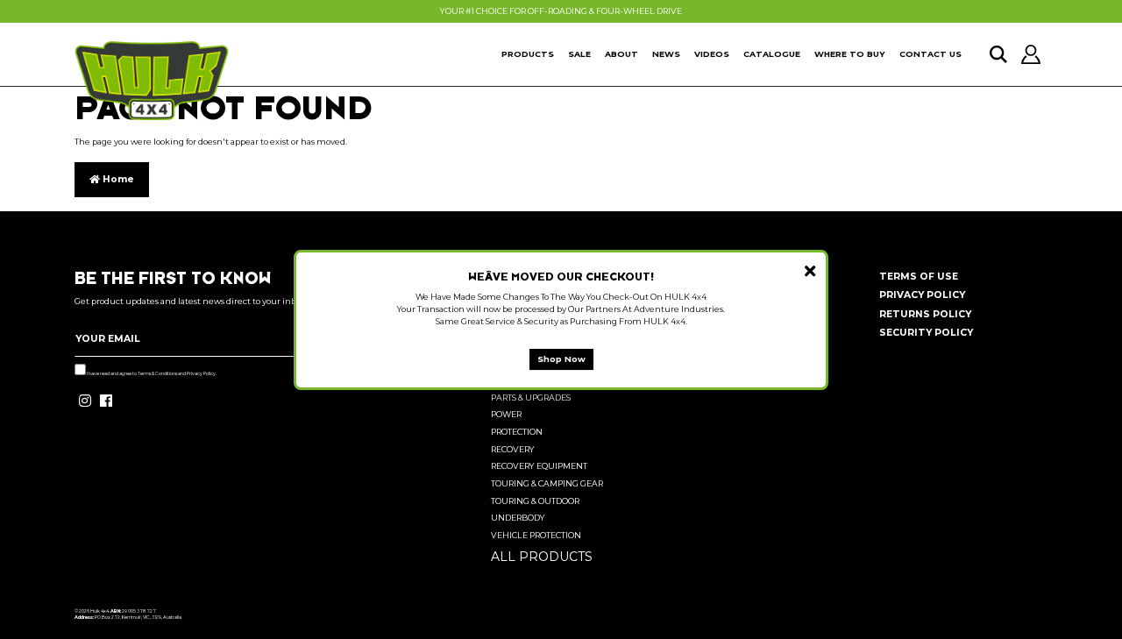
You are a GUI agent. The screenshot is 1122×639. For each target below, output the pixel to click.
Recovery (513, 449)
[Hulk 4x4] (152, 80)
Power (506, 414)
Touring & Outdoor (535, 501)
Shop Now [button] (561, 358)
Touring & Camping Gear (547, 483)
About (621, 54)
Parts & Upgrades (531, 397)
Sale (579, 54)
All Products (542, 556)
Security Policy (926, 332)
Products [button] (527, 54)
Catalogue (771, 54)
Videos (711, 54)
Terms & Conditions (157, 373)
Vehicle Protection (536, 535)
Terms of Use (918, 276)
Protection (517, 432)
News (666, 54)
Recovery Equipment (539, 466)
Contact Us (930, 54)
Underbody (518, 517)
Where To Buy (849, 54)
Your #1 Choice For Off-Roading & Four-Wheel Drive (561, 11)
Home (117, 179)
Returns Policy (925, 314)
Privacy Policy (201, 373)
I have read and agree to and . (151, 373)
